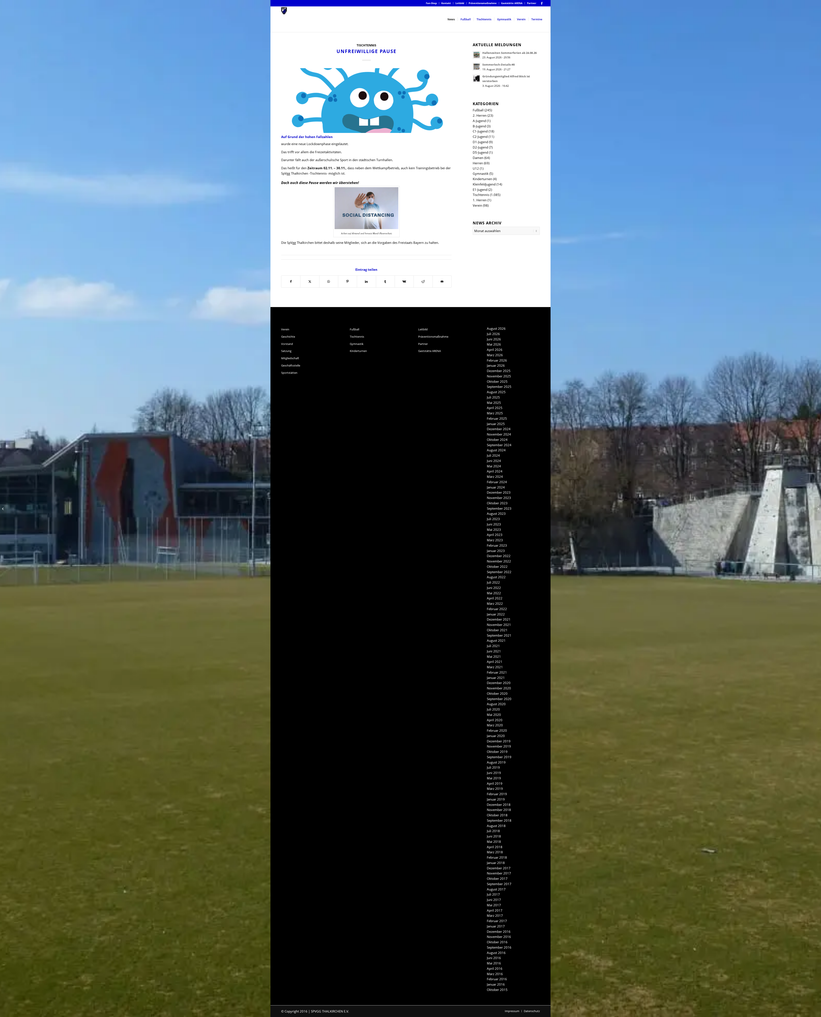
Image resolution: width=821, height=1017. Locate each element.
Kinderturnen (482, 179)
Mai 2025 (494, 402)
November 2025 (499, 376)
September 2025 (499, 386)
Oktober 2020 (497, 693)
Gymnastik (481, 173)
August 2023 (496, 513)
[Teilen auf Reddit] (423, 281)
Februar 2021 (497, 672)
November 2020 (499, 688)
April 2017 (494, 910)
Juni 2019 (494, 773)
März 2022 (495, 603)
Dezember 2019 (499, 741)
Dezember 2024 (499, 429)
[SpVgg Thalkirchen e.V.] (284, 19)
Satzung (286, 351)
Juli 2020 (493, 709)
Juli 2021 (493, 646)
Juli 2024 (493, 455)
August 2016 (496, 953)
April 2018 (494, 847)
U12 (476, 168)
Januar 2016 (496, 984)
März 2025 (495, 413)
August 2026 (496, 328)
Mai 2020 (494, 714)
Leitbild (459, 3)
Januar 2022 (496, 614)
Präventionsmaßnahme (483, 3)
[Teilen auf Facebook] (290, 281)
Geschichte (288, 337)
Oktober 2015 (497, 990)
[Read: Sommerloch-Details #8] (476, 67)
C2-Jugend (480, 136)
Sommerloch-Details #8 (498, 64)
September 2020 (499, 699)
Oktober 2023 (497, 503)
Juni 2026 (494, 339)
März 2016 (495, 974)
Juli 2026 (493, 334)
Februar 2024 (497, 482)
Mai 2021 (494, 656)
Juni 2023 (494, 524)
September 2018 (499, 820)
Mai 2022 (494, 593)
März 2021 (495, 667)
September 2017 (499, 884)
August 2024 (496, 450)
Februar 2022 (497, 609)
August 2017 (496, 889)
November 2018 (499, 810)
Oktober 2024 (497, 439)
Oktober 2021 (497, 630)
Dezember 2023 (499, 492)
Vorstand (287, 344)
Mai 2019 (494, 778)
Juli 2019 (493, 767)
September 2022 (499, 572)
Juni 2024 (494, 461)
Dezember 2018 (499, 804)
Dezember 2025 (499, 371)
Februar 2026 (497, 360)
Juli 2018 (493, 831)
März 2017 (495, 915)
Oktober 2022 (497, 566)
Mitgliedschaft (290, 358)
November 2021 (499, 625)
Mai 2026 (494, 344)
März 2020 (495, 725)
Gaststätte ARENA (512, 3)
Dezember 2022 (499, 556)
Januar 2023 (496, 551)
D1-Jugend (480, 142)
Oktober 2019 (497, 751)
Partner (531, 3)
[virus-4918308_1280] (366, 100)
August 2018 (496, 826)
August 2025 (496, 392)
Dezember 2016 (499, 931)
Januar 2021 (496, 678)
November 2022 (499, 561)
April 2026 (494, 349)
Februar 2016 (497, 979)
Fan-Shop (431, 3)
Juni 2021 (494, 651)
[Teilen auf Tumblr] (385, 281)
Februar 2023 (497, 545)
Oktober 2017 (497, 878)
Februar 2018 (497, 857)
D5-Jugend (480, 152)
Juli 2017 (493, 894)
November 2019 (499, 746)
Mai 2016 (494, 963)
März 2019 (495, 788)
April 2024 (494, 471)
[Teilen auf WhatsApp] (328, 281)
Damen (478, 158)
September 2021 (499, 635)
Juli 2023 (493, 519)
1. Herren (480, 200)
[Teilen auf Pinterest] (347, 281)
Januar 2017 (496, 926)
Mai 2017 (494, 905)
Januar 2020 (496, 736)
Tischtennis (366, 45)
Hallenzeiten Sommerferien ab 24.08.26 (509, 53)
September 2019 (499, 757)
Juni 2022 (494, 588)
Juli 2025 (493, 397)
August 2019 (496, 762)
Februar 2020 (497, 730)
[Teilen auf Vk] (404, 281)
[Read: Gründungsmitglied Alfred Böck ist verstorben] (476, 78)
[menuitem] (431, 3)
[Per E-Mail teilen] (442, 281)
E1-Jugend (480, 189)
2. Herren (480, 115)
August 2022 (496, 577)
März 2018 (495, 852)
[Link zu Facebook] (542, 3)
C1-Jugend (480, 131)
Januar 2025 (496, 424)
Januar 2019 (496, 799)
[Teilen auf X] (309, 281)
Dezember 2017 (499, 868)
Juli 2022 (493, 582)
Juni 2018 (494, 836)
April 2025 (494, 408)
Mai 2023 (494, 529)
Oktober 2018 (497, 815)
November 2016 (499, 937)
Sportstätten (289, 373)
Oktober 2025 (497, 381)
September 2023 (499, 508)
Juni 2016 (494, 958)
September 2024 (499, 445)
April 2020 (494, 720)
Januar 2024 (496, 487)
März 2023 (495, 540)
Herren (478, 163)
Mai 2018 (494, 841)
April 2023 (494, 535)
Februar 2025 (497, 418)
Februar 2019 (497, 794)
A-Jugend (479, 121)
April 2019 (494, 783)
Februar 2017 (497, 921)
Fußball (478, 110)
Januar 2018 (496, 863)
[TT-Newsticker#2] (3, 508)
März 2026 (495, 355)
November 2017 (499, 873)
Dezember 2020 (499, 683)
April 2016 (494, 968)
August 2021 (496, 640)
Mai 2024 (494, 466)
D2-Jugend (480, 147)
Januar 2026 (496, 365)
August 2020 (496, 704)
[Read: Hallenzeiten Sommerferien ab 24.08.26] (476, 55)
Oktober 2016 (497, 942)
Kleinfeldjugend (484, 184)
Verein (477, 205)
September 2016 (499, 947)
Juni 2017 (494, 900)
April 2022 (494, 598)
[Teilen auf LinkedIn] (366, 281)
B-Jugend (479, 126)
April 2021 (494, 661)
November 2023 (499, 498)
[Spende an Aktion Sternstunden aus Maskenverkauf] (817, 508)
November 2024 (499, 434)
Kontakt (446, 3)
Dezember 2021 (499, 619)
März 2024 (495, 476)
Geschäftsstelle (290, 365)
